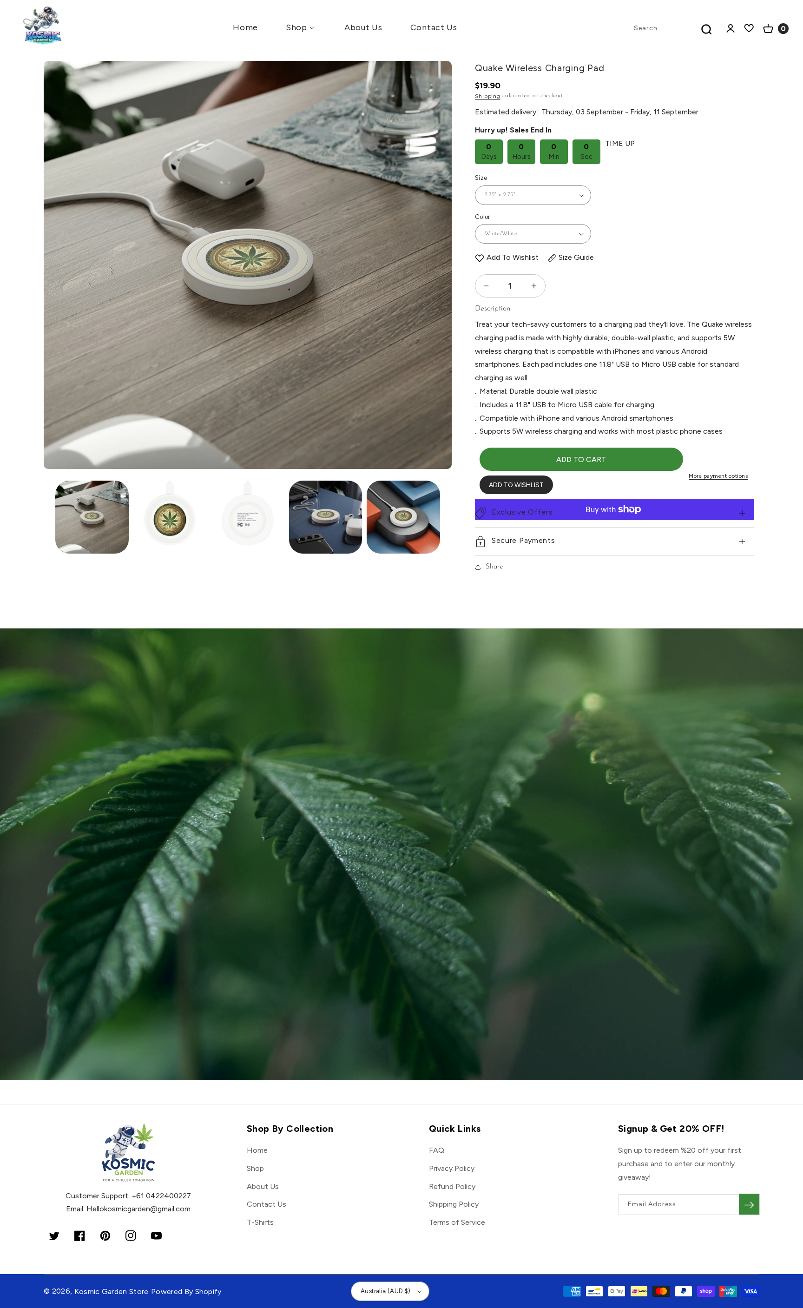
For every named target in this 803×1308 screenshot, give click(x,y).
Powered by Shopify (186, 1291)
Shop (255, 1168)
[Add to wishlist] (479, 257)
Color (482, 216)
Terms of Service (457, 1222)
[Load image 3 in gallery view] (247, 517)
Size (481, 177)
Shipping (487, 96)
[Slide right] (436, 224)
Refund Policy (452, 1186)
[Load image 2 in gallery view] (170, 517)
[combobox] (671, 28)
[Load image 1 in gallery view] (92, 517)
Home (257, 1150)
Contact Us (266, 1204)
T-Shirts (260, 1222)
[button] (301, 27)
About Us (263, 1186)
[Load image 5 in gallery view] (403, 517)
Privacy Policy (451, 1168)
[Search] (706, 29)
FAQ (436, 1150)
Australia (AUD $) (386, 1291)
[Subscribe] (749, 1204)
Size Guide (576, 257)
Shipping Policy (454, 1204)
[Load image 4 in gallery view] (325, 517)
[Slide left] (58, 224)
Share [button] (494, 566)
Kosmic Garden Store (111, 1291)
